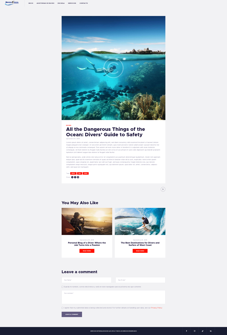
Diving (68, 125)
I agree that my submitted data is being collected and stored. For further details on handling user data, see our (113, 308)
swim (85, 173)
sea (79, 173)
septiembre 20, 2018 (87, 240)
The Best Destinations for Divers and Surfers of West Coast (140, 244)
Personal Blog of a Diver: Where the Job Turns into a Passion (87, 244)
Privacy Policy (156, 308)
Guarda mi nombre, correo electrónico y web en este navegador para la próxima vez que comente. (102, 287)
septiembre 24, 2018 (140, 240)
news (73, 173)
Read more (87, 251)
